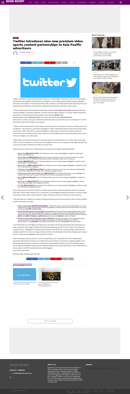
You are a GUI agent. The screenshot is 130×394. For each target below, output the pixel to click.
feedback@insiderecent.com (22, 373)
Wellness (110, 2)
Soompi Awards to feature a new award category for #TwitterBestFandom (48, 284)
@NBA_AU (21, 216)
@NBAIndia (43, 216)
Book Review (81, 2)
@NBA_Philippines (32, 216)
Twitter (37, 254)
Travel (43, 2)
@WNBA (35, 221)
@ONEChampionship (33, 209)
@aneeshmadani (65, 110)
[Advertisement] (65, 19)
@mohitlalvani (66, 117)
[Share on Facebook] (26, 62)
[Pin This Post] (50, 62)
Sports (64, 2)
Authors (101, 2)
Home (30, 2)
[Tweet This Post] (38, 62)
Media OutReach (26, 52)
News (37, 2)
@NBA (60, 216)
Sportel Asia (28, 254)
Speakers (92, 2)
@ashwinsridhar (35, 117)
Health (72, 2)
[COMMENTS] (74, 62)
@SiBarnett (59, 115)
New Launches (54, 2)
